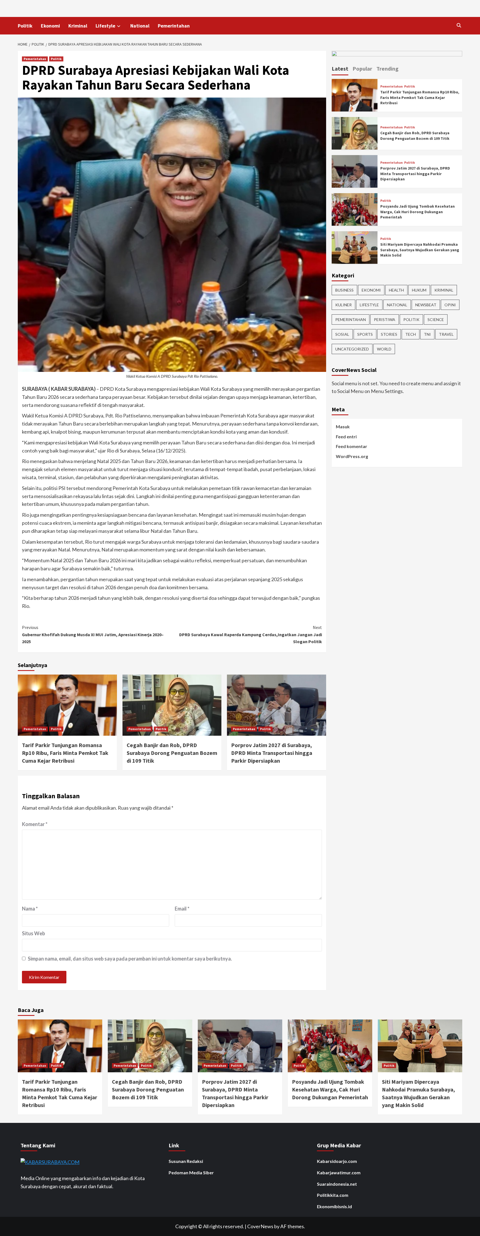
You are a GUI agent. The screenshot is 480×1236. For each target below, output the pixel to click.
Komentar (35, 824)
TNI (427, 334)
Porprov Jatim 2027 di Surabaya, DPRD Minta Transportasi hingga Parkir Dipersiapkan (271, 753)
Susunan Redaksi (186, 1161)
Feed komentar (351, 446)
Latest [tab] (340, 68)
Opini (450, 304)
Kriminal (77, 26)
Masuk (343, 426)
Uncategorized (352, 348)
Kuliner (343, 304)
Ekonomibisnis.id (334, 1206)
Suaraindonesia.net (337, 1184)
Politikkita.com (332, 1195)
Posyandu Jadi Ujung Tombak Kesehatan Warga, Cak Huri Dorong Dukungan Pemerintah (417, 212)
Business (344, 289)
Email (182, 909)
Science (436, 319)
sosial (342, 334)
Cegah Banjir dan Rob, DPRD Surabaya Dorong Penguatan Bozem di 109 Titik (172, 753)
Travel (446, 334)
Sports (365, 334)
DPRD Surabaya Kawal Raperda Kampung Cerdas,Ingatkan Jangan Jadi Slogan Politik (250, 634)
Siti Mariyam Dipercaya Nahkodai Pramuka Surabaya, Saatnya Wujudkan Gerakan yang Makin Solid (419, 250)
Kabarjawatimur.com (339, 1172)
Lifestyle (105, 26)
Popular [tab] (362, 68)
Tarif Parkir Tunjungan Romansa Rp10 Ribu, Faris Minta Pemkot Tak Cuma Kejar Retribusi (65, 753)
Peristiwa (384, 319)
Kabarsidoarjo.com (337, 1161)
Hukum (419, 289)
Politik (25, 26)
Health (396, 289)
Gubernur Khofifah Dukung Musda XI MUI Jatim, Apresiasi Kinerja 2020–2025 (93, 634)
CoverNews (260, 1226)
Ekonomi (50, 26)
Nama (30, 909)
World (384, 348)
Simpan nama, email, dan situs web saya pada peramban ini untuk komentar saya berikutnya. (130, 959)
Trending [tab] (387, 68)
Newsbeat (425, 304)
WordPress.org (352, 456)
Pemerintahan (174, 26)
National (139, 26)
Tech (410, 334)
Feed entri (346, 436)
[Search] (458, 25)
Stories (389, 334)
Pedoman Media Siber (191, 1172)
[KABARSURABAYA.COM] (50, 1161)
